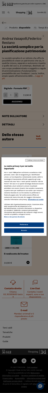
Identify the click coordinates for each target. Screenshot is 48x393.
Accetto (24, 230)
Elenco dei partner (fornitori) (14, 217)
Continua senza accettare (35, 160)
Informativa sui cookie (35, 199)
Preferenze (24, 224)
